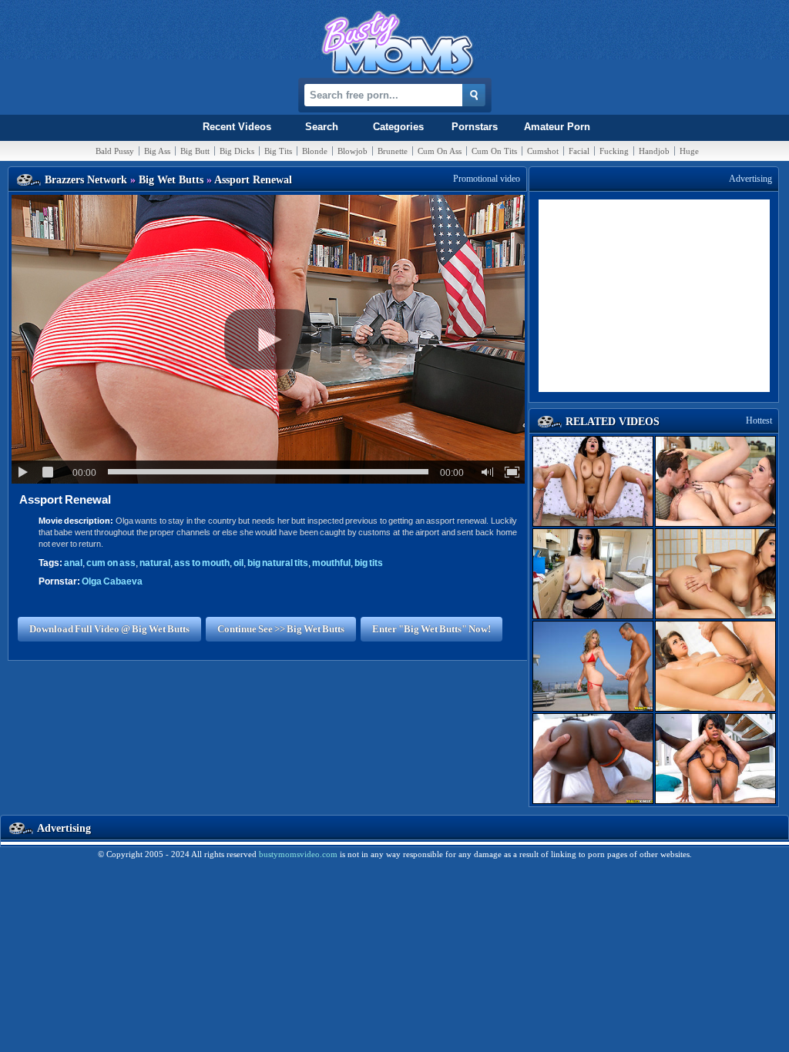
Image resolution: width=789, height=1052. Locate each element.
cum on (111, 563)
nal (73, 563)
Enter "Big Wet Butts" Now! (431, 629)
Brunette (393, 151)
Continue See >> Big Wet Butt (280, 629)
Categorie (398, 126)
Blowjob (352, 151)
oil (238, 563)
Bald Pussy (115, 151)
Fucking (614, 151)
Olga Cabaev (112, 581)
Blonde (314, 151)
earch (321, 126)
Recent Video (237, 126)
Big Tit (278, 151)
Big (157, 151)
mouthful (331, 563)
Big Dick (237, 151)
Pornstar (475, 126)
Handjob (654, 151)
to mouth (202, 563)
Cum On (440, 151)
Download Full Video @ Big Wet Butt (109, 629)
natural (154, 563)
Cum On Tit (494, 151)
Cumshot (543, 151)
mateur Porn (557, 126)
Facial (579, 151)
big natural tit (277, 563)
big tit (368, 563)
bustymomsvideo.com (298, 854)
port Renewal (65, 499)
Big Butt (195, 151)
